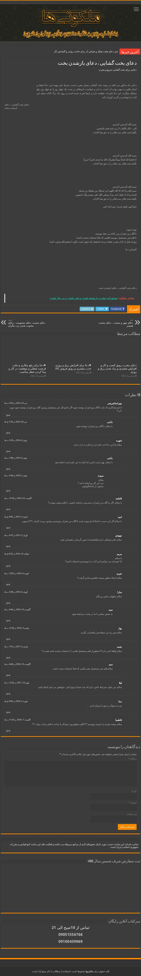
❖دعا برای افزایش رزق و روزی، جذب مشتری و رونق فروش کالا (73, 367)
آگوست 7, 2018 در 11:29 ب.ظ (17, 720)
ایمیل (133, 802)
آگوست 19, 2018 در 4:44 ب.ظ (17, 664)
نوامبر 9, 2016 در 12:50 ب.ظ (16, 628)
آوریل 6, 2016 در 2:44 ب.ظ (16, 592)
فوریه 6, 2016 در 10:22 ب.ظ (16, 573)
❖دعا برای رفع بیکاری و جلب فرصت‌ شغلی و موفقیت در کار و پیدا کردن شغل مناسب (27, 368)
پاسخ (8, 415)
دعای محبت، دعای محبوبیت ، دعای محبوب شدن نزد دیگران (26, 323)
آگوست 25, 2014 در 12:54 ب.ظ (18, 498)
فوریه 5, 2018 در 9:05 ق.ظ (16, 701)
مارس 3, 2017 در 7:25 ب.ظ (16, 646)
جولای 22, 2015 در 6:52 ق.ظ (16, 554)
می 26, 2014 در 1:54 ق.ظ (15, 422)
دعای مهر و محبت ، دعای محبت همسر (116, 323)
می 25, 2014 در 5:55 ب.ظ (15, 403)
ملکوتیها (89, 971)
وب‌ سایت (132, 814)
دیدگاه (133, 758)
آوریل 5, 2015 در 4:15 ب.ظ (16, 535)
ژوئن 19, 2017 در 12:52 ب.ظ (16, 683)
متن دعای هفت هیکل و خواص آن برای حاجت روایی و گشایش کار (86, 51)
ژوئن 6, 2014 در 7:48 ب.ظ (15, 458)
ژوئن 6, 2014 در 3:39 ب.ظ (15, 440)
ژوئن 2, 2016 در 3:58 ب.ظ (15, 475)
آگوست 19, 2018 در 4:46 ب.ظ (17, 609)
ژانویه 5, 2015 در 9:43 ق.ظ (16, 517)
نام (134, 791)
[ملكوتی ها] (70, 22)
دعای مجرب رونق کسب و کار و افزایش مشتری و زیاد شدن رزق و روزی (117, 368)
